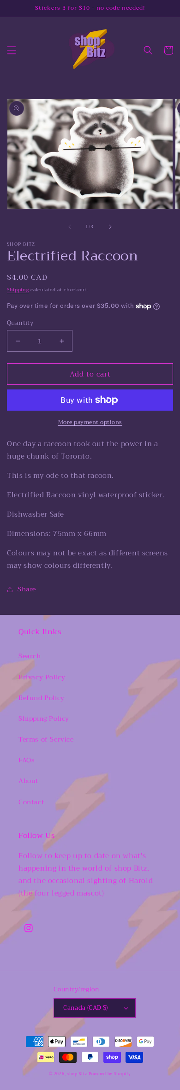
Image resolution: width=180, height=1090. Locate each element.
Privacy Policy (41, 677)
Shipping (18, 290)
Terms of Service (46, 739)
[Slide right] (110, 227)
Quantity (20, 323)
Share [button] (27, 589)
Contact (31, 801)
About (28, 780)
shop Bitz (77, 1074)
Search (29, 655)
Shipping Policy (43, 718)
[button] (11, 50)
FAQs (26, 760)
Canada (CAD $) (85, 1007)
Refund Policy (41, 697)
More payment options (90, 422)
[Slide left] (70, 227)
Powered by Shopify (110, 1074)
